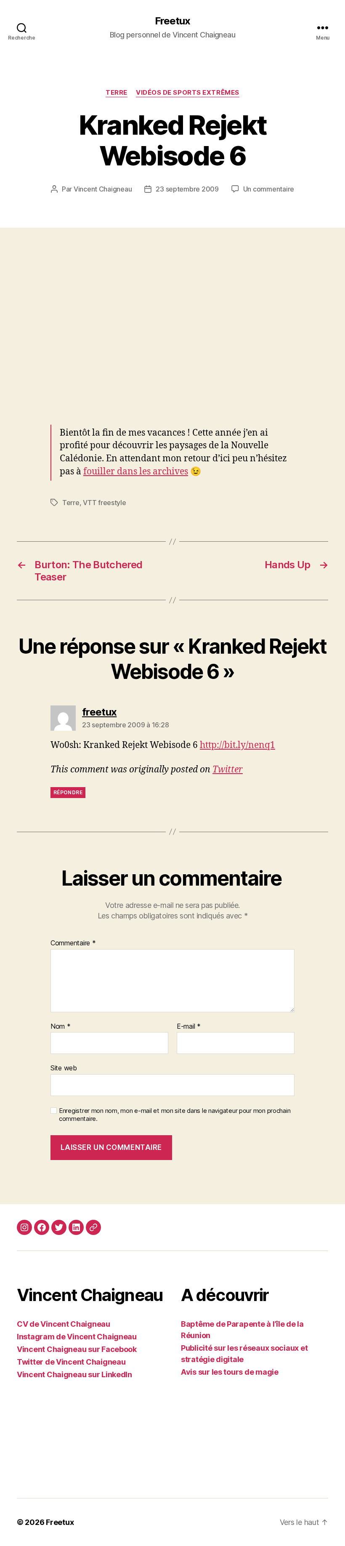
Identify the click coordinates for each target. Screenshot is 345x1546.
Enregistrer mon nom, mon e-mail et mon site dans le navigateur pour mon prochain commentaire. (174, 1115)
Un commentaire (268, 189)
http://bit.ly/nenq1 (237, 745)
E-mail (189, 1026)
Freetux (172, 21)
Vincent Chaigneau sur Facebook (77, 1349)
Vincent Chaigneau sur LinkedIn (74, 1374)
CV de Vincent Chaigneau (63, 1324)
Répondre (67, 792)
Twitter (227, 769)
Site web (63, 1068)
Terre (116, 92)
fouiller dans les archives (135, 471)
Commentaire (73, 943)
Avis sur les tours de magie (230, 1372)
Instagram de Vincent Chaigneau (77, 1336)
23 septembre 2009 (187, 189)
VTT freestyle (104, 502)
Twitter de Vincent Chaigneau (71, 1361)
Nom (60, 1026)
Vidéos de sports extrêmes (187, 92)
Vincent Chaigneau (103, 189)
